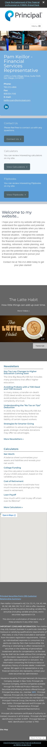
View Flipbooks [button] (15, 195)
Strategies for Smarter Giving (19, 424)
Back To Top (36, 738)
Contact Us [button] (13, 139)
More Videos (23, 311)
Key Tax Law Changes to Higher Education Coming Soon (20, 372)
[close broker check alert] (43, 2)
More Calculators (13, 507)
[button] (36, 26)
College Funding (12, 468)
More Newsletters (14, 439)
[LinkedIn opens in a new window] (6, 107)
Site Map (4, 729)
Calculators (11, 448)
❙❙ (26, 47)
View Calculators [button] (16, 167)
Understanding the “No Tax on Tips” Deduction (22, 406)
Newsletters (11, 366)
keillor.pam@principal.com (17, 100)
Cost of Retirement (13, 481)
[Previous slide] (3, 43)
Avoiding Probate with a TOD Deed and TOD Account (22, 388)
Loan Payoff (10, 495)
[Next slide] (44, 43)
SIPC (34, 692)
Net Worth (9, 454)
